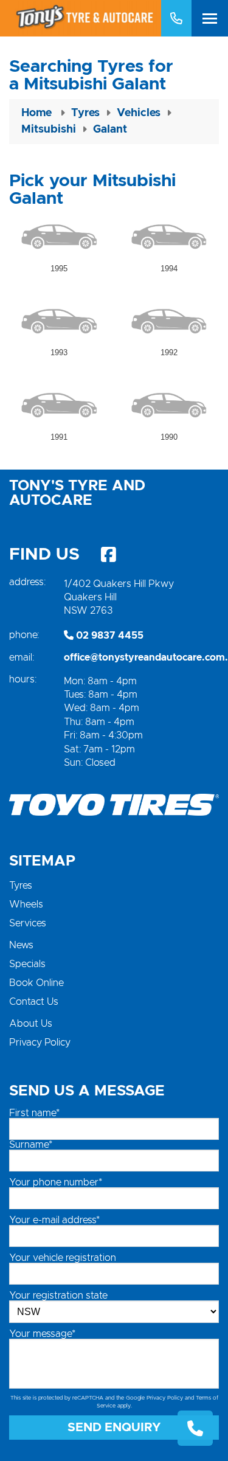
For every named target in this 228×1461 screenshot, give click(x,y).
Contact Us (33, 1002)
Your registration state (58, 1295)
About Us (30, 1024)
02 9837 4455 (108, 635)
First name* (34, 1113)
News (21, 945)
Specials (27, 964)
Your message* (42, 1334)
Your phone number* (55, 1182)
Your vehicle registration (62, 1258)
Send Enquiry (114, 1427)
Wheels (26, 904)
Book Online (36, 983)
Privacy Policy (40, 1042)
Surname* (30, 1145)
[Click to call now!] (176, 18)
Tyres (20, 885)
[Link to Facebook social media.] (108, 555)
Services (27, 923)
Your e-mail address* (54, 1220)
